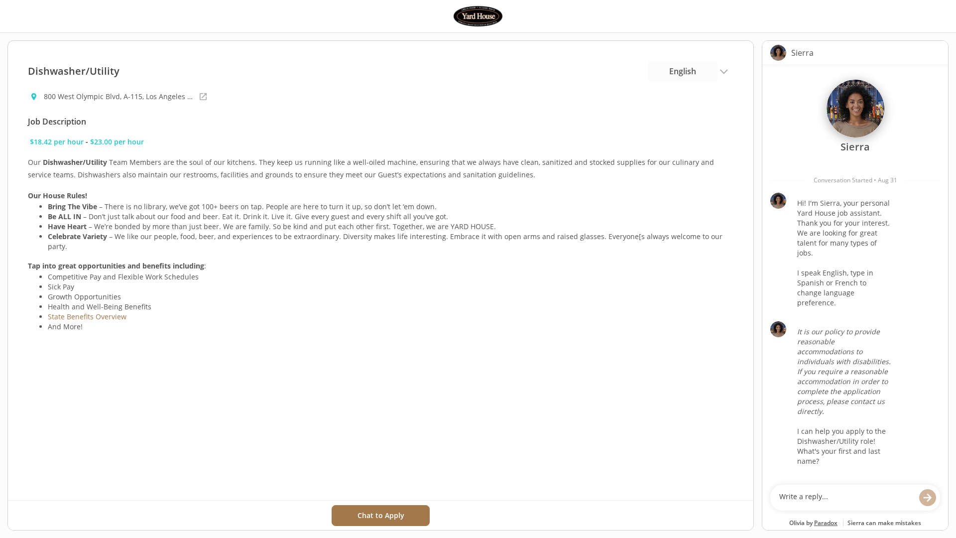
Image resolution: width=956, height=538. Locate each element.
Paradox (825, 523)
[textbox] (845, 498)
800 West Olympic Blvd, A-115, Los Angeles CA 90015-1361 (118, 96)
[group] (855, 272)
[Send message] (927, 497)
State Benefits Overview (87, 316)
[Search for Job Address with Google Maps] (203, 97)
